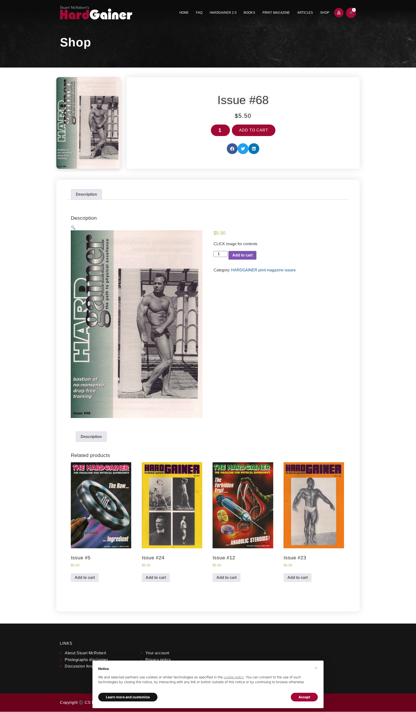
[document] (208, 679)
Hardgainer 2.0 (223, 12)
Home (184, 12)
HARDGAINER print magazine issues (263, 270)
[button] (232, 148)
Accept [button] (304, 697)
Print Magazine (276, 12)
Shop (324, 12)
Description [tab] (86, 194)
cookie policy (234, 677)
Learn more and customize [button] (128, 697)
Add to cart (253, 130)
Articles (305, 12)
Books (249, 12)
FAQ (199, 12)
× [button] (316, 668)
